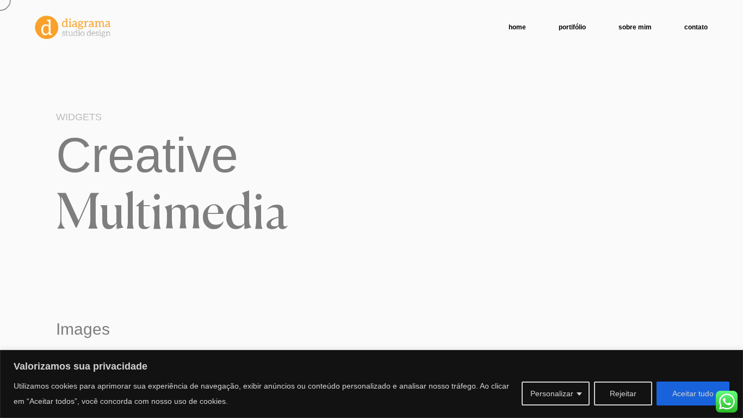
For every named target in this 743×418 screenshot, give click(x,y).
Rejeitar (623, 393)
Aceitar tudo (693, 393)
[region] (371, 384)
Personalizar (551, 393)
